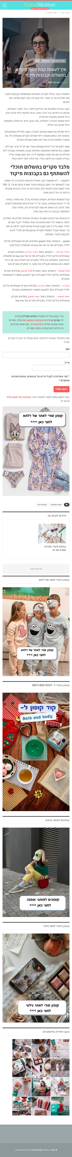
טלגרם (48, 320)
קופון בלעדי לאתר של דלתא (54, 580)
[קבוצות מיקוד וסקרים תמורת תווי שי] (52, 533)
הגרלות (45, 61)
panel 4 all (64, 271)
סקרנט (66, 286)
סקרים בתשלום (56, 505)
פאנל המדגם (62, 252)
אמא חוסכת (59, 61)
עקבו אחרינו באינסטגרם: (55, 1032)
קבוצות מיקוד (42, 505)
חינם (36, 61)
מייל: (66, 363)
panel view (63, 296)
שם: (67, 349)
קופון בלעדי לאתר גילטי (56, 926)
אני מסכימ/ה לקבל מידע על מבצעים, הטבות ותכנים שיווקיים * (40, 378)
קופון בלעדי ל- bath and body (50, 685)
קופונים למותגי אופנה (57, 820)
